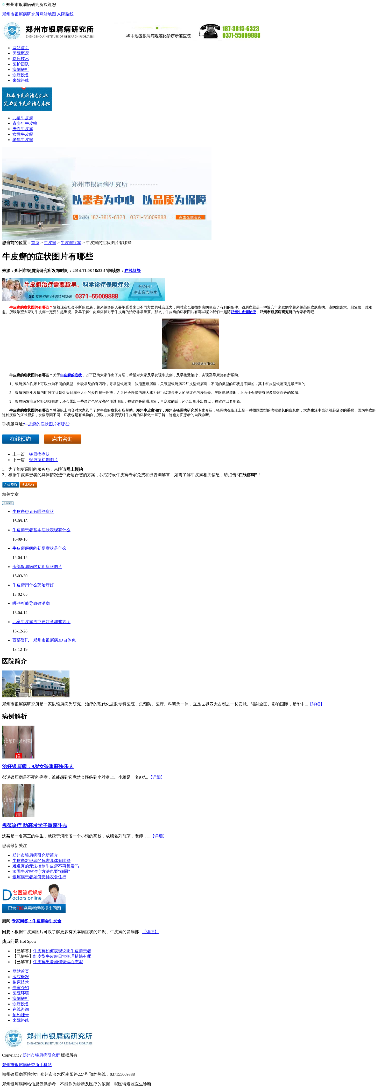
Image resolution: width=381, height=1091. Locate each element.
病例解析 (20, 69)
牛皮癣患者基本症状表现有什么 (41, 530)
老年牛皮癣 (22, 139)
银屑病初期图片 (43, 460)
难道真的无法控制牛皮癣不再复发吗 (45, 866)
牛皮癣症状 (71, 242)
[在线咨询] (83, 299)
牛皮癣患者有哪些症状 (33, 511)
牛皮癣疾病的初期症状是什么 (39, 548)
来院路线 (65, 14)
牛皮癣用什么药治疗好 (33, 585)
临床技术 (20, 58)
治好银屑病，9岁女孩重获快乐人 (38, 766)
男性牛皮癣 (22, 129)
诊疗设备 (20, 75)
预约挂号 (20, 1015)
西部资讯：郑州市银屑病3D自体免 (44, 640)
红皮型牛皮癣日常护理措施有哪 (62, 956)
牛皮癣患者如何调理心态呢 (58, 962)
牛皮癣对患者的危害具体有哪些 (41, 860)
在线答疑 (132, 270)
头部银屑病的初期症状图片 (37, 566)
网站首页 (20, 48)
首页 (35, 242)
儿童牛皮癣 (22, 118)
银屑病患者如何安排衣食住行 (39, 877)
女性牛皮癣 (22, 134)
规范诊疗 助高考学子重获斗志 (34, 825)
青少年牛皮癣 (24, 123)
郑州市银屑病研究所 (20, 14)
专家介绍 (20, 987)
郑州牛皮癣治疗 (243, 312)
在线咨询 (20, 1009)
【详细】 (316, 704)
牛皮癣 (50, 242)
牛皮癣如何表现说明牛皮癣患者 (62, 951)
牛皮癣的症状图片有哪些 (46, 424)
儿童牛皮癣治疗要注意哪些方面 (41, 622)
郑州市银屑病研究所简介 (35, 855)
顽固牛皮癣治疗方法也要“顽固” (41, 871)
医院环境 (20, 993)
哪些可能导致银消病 (31, 603)
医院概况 (20, 53)
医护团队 (20, 64)
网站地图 (47, 14)
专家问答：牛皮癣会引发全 (36, 921)
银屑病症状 (39, 454)
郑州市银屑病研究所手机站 (27, 1065)
